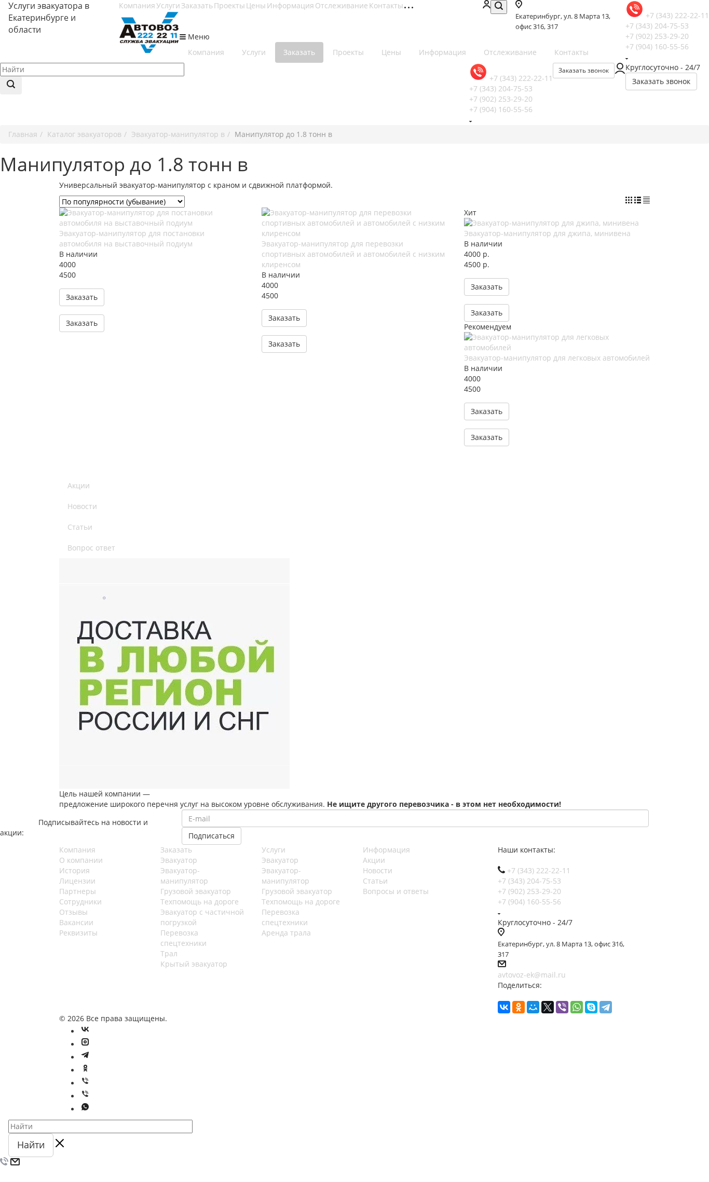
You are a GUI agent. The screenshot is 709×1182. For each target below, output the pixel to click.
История (74, 870)
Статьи (79, 527)
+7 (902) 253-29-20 (657, 36)
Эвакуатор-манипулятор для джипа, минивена (547, 233)
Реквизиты (78, 933)
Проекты (229, 5)
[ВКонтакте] (504, 1007)
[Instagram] (85, 1044)
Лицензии (77, 881)
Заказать (197, 5)
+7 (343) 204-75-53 (657, 26)
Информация (290, 5)
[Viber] (562, 1007)
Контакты (386, 5)
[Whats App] (85, 1109)
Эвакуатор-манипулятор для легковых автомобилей (557, 358)
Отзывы (73, 912)
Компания (137, 5)
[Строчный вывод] (638, 200)
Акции (78, 485)
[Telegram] (605, 1007)
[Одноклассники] (518, 1007)
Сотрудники (80, 901)
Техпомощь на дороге (199, 901)
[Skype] (591, 1007)
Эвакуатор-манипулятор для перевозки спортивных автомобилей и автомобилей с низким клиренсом (353, 254)
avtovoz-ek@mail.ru (532, 975)
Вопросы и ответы (396, 891)
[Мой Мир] (533, 1007)
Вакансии (76, 922)
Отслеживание (341, 5)
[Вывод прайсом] (646, 200)
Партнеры (77, 891)
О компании (81, 860)
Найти (31, 1144)
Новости (82, 506)
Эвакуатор (178, 860)
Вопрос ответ (91, 548)
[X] (547, 1007)
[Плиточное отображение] (629, 200)
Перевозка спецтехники (183, 938)
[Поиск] (498, 7)
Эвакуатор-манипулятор (184, 875)
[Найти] (11, 85)
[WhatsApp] (576, 1007)
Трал (169, 953)
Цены (256, 5)
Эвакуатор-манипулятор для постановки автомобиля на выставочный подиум (131, 238)
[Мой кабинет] (486, 5)
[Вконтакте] (85, 1031)
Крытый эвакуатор (193, 964)
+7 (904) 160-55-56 (657, 46)
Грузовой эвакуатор (195, 891)
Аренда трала (286, 933)
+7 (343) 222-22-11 (677, 15)
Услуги (168, 5)
